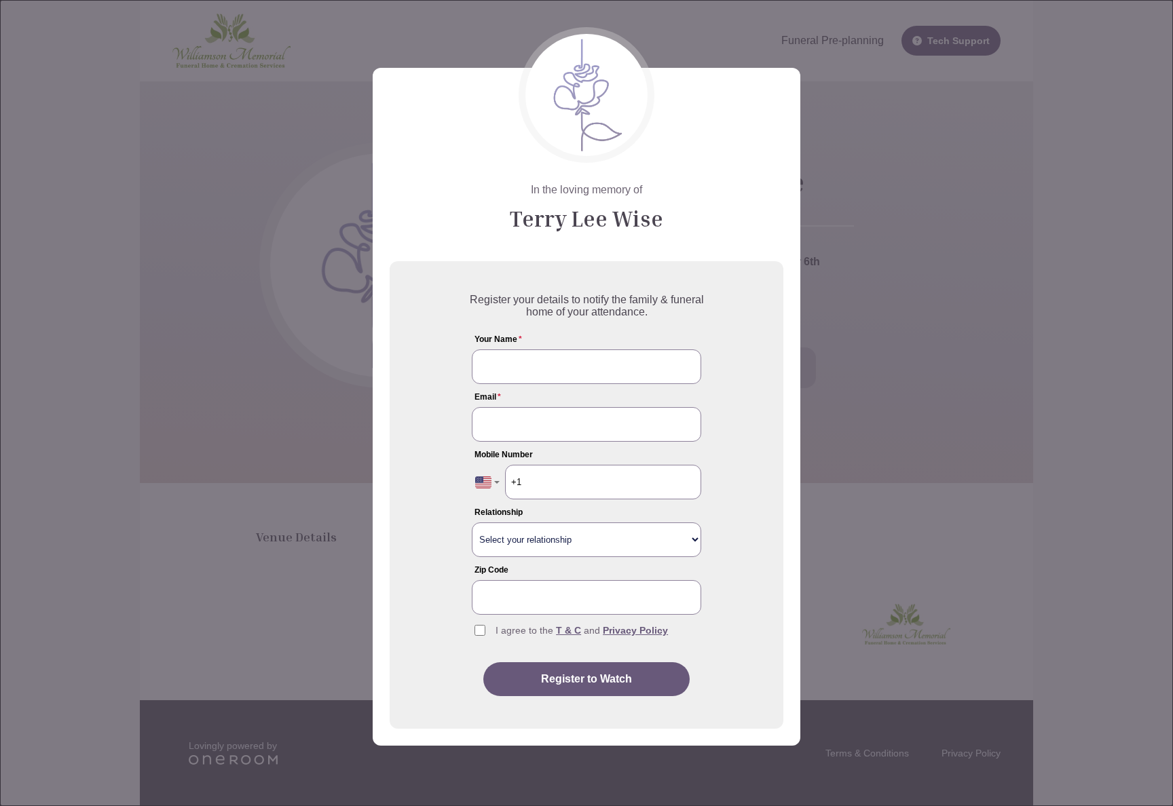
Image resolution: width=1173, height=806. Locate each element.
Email (487, 397)
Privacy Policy (635, 630)
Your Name (498, 339)
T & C (568, 630)
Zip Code (491, 570)
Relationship (498, 512)
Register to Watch (586, 679)
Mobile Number (503, 454)
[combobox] (487, 482)
